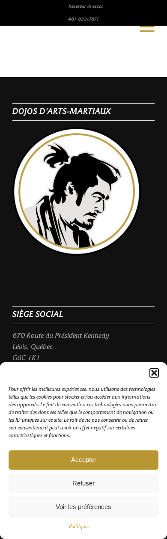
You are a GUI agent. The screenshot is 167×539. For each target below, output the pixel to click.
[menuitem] (85, 6)
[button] (154, 373)
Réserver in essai (86, 6)
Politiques (79, 527)
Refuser (83, 483)
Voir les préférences (83, 506)
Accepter (83, 459)
